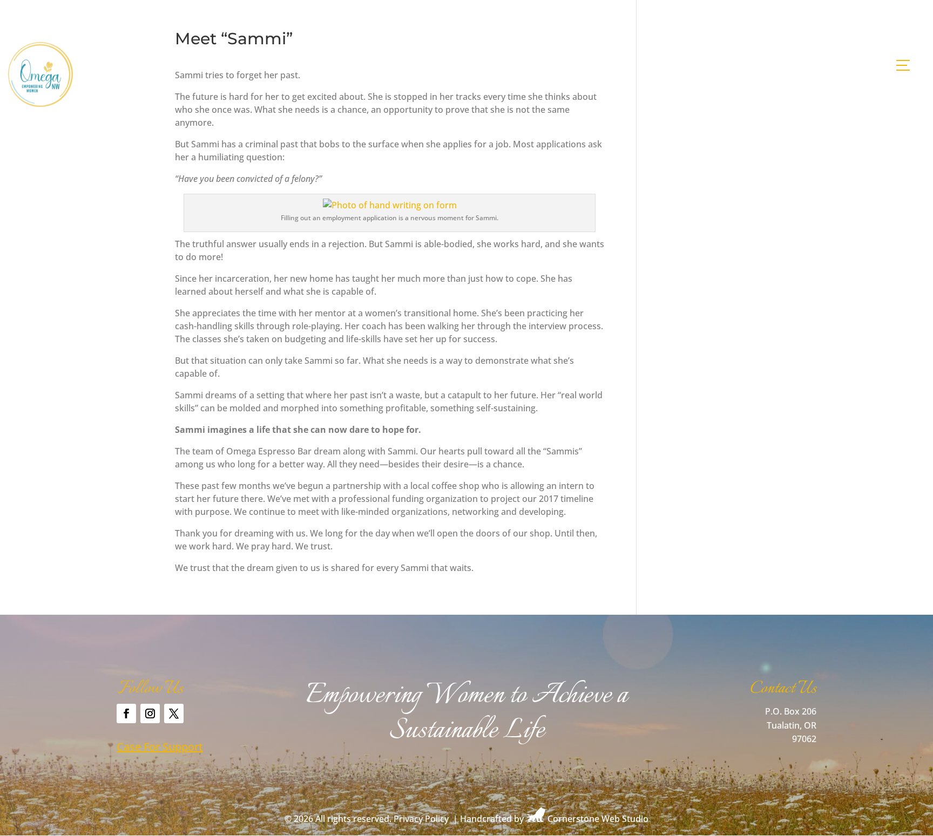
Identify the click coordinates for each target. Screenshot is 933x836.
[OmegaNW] (40, 104)
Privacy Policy (421, 819)
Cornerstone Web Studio (597, 819)
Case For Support (160, 746)
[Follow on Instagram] (150, 713)
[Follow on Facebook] (126, 713)
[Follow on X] (174, 713)
